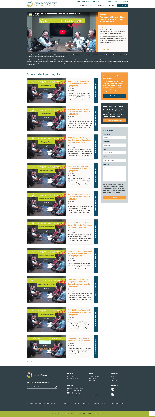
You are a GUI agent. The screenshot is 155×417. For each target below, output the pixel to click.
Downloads (114, 380)
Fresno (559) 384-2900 (76, 391)
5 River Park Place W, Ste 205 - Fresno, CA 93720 (84, 395)
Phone (105, 157)
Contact (111, 5)
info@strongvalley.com (76, 393)
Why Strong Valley (94, 376)
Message (106, 164)
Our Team (92, 380)
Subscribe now (114, 96)
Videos (113, 378)
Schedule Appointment (114, 120)
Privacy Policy (65, 403)
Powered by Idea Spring (118, 403)
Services (83, 5)
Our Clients (92, 378)
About (92, 5)
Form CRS (76, 403)
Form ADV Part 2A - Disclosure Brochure (94, 403)
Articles (113, 376)
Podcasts (72, 343)
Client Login (123, 5)
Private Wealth (71, 376)
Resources (101, 5)
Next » (31, 361)
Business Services (72, 378)
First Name (106, 134)
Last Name (106, 141)
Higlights (103, 14)
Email (104, 149)
